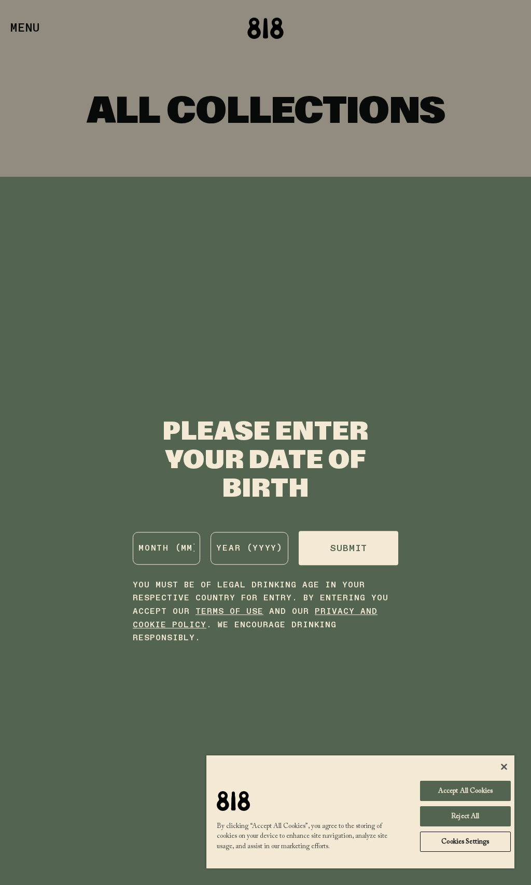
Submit (348, 548)
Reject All (465, 816)
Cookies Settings (465, 841)
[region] (360, 811)
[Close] (504, 767)
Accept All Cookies (465, 791)
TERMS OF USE (229, 611)
